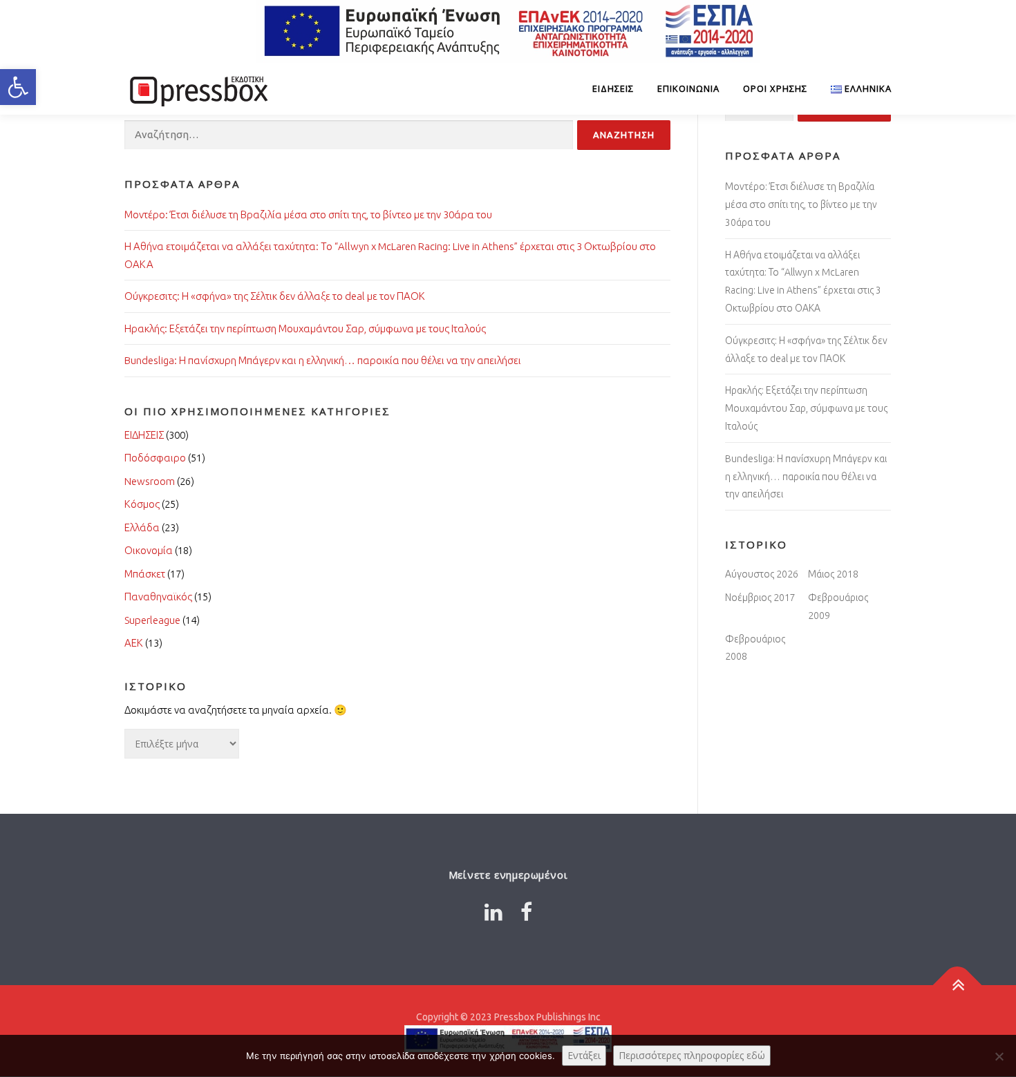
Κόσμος (142, 504)
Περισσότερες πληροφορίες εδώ (692, 1055)
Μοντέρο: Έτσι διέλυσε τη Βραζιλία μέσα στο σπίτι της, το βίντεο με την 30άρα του (308, 214)
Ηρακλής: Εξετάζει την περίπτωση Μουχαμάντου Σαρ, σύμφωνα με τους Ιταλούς (305, 328)
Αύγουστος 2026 (761, 574)
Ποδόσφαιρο (155, 458)
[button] (18, 87)
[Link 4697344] (197, 89)
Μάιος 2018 (833, 574)
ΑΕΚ (133, 643)
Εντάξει (584, 1055)
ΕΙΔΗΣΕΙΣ (613, 88)
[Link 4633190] (526, 912)
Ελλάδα (142, 527)
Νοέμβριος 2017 (760, 597)
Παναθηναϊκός (158, 596)
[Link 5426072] (493, 912)
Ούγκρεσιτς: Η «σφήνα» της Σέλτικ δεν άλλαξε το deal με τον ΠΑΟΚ (274, 296)
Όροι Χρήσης (775, 88)
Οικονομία (148, 550)
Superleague (152, 620)
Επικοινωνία (688, 88)
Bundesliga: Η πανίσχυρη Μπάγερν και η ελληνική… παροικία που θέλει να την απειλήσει (322, 360)
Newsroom (149, 481)
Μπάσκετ (144, 574)
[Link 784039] (957, 984)
